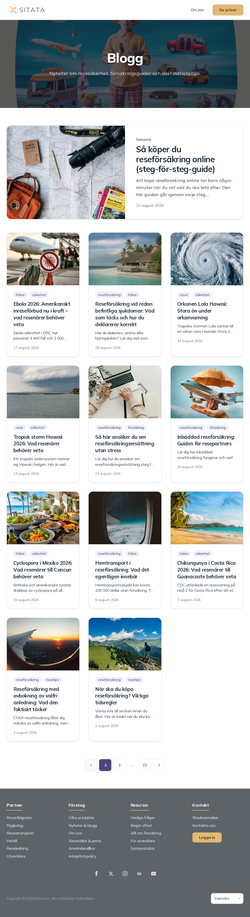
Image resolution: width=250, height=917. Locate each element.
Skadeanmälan (205, 817)
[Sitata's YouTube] (153, 874)
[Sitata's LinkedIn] (139, 874)
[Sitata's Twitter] (111, 874)
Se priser (228, 9)
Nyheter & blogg (83, 825)
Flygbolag (15, 825)
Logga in (207, 837)
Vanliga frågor (143, 817)
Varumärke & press (85, 840)
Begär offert (141, 825)
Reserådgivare (19, 817)
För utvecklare (143, 840)
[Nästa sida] (159, 765)
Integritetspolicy (82, 856)
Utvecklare (16, 856)
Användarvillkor (82, 848)
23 (145, 765)
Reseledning (17, 848)
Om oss (197, 9)
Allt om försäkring (146, 833)
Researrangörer (20, 833)
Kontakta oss (204, 825)
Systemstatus (143, 848)
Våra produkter (81, 817)
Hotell (12, 840)
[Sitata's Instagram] (125, 874)
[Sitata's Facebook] (96, 874)
